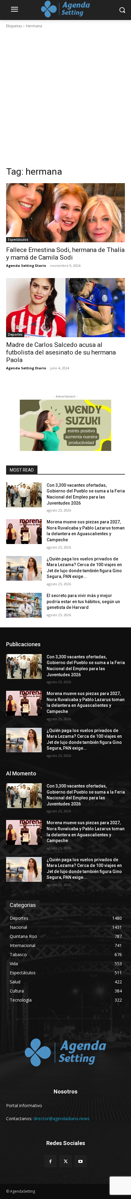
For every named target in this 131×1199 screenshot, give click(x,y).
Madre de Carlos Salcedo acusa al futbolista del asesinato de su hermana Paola (61, 352)
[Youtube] (81, 1161)
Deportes (15, 334)
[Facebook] (50, 1161)
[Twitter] (65, 1161)
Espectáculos (18, 239)
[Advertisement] (65, 97)
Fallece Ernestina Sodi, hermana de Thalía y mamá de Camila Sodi (65, 253)
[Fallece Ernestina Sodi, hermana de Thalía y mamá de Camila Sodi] (65, 212)
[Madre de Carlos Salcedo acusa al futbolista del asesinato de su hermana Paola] (65, 307)
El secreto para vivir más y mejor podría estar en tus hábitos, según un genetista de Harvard (83, 601)
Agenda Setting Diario (26, 265)
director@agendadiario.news (62, 1118)
